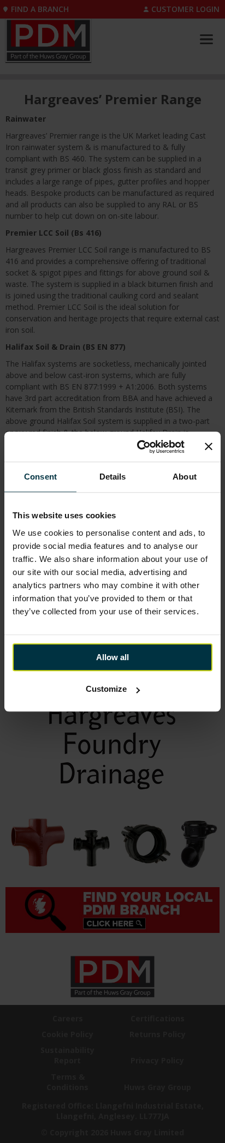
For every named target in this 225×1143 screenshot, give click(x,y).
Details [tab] (112, 476)
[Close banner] (208, 447)
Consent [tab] (40, 476)
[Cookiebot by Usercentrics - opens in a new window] (139, 447)
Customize (106, 688)
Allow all (112, 657)
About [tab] (185, 476)
